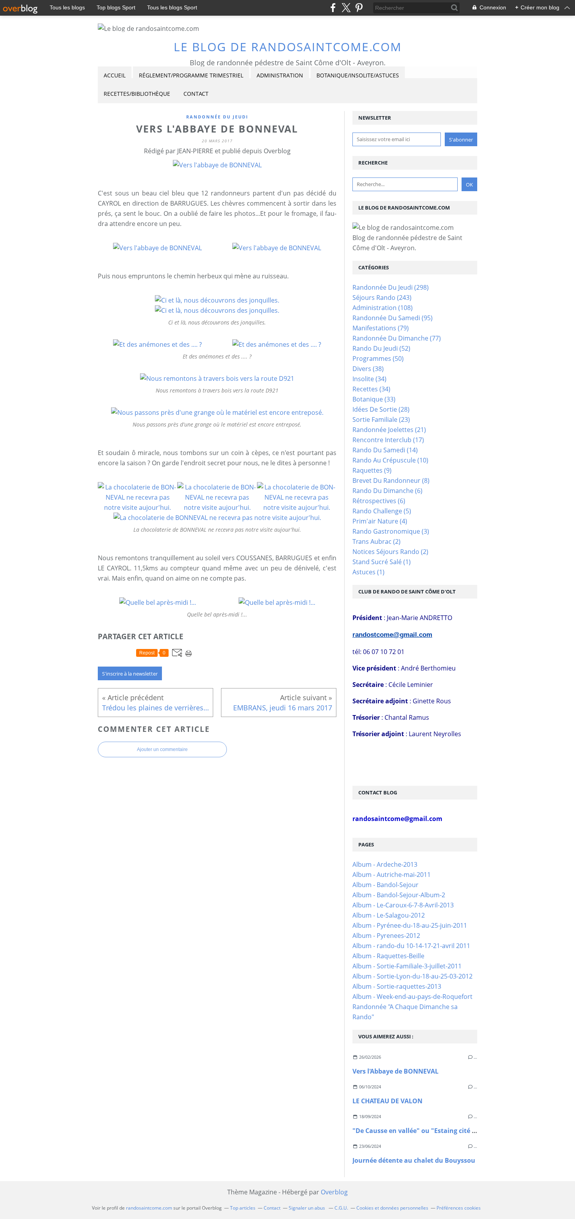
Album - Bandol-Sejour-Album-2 (398, 895)
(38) (368, 368)
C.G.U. (341, 1208)
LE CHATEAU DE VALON (387, 1101)
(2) (376, 541)
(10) (390, 460)
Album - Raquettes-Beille (388, 956)
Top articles (242, 1208)
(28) (381, 409)
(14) (385, 450)
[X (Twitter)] (346, 7)
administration (280, 75)
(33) (373, 399)
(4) (379, 521)
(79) (380, 328)
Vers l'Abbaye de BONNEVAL (395, 1071)
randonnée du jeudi (217, 117)
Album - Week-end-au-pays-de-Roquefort (412, 996)
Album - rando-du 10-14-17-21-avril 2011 (411, 945)
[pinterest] (359, 7)
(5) (381, 511)
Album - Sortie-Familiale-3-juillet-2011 (407, 966)
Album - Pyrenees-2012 (386, 935)
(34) (369, 379)
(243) (381, 297)
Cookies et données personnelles (392, 1208)
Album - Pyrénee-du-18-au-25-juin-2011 (409, 925)
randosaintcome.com (149, 1208)
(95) (392, 318)
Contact (195, 93)
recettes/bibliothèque (137, 93)
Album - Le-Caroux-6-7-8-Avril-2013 (403, 905)
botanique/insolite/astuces (357, 75)
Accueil (115, 75)
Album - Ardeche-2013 (384, 864)
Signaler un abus (307, 1208)
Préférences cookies (459, 1208)
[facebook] (333, 7)
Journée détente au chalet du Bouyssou (413, 1160)
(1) (381, 562)
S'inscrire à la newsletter (130, 673)
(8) (390, 480)
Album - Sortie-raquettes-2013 (396, 986)
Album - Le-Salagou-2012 (388, 915)
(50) (378, 358)
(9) (372, 470)
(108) (382, 307)
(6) (387, 490)
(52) (381, 348)
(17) (388, 440)
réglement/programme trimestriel (191, 75)
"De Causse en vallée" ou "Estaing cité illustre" (424, 1130)
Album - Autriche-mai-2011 (391, 874)
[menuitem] (114, 75)
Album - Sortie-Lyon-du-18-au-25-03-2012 (412, 976)
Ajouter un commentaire (162, 749)
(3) (390, 531)
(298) (390, 287)
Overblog (334, 1192)
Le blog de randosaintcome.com (288, 47)
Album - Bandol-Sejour (385, 884)
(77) (396, 338)
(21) (389, 429)
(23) (381, 419)
